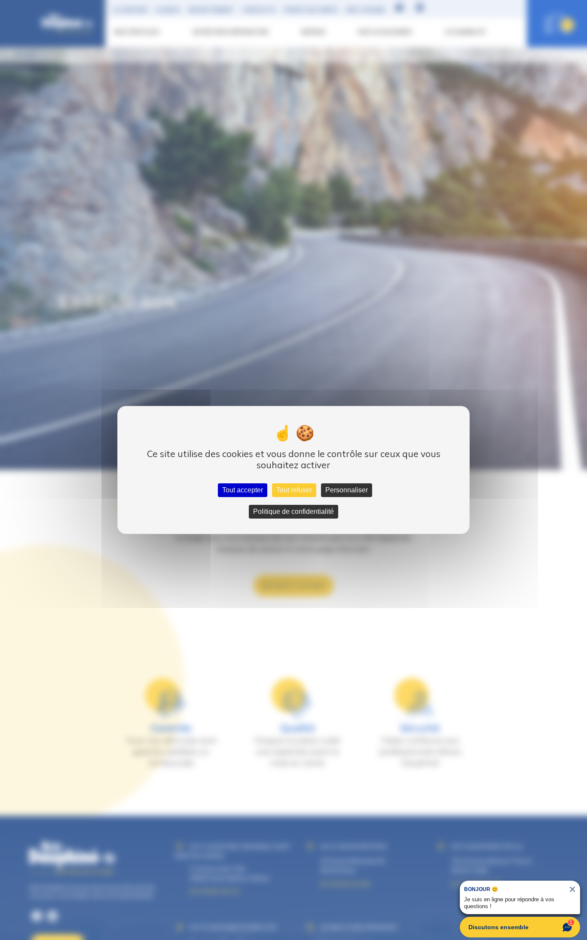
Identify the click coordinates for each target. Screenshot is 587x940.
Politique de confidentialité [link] (293, 511)
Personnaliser (346, 490)
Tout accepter (242, 490)
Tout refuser (294, 490)
